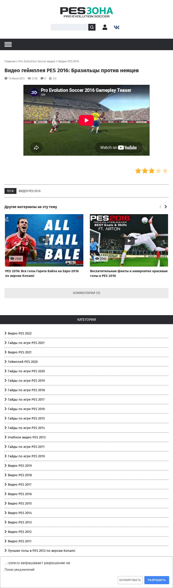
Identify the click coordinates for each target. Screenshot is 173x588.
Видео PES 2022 (20, 333)
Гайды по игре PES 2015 (26, 418)
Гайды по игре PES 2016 (26, 409)
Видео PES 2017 (20, 485)
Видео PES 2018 (20, 475)
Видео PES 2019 (20, 466)
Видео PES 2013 (20, 522)
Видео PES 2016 (30, 191)
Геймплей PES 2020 (23, 362)
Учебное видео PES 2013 (27, 437)
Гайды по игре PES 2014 (26, 428)
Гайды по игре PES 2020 (26, 371)
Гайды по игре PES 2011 (26, 447)
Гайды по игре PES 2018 (26, 390)
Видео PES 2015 (20, 503)
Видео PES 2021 (20, 352)
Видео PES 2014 (20, 513)
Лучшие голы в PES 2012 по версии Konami (41, 551)
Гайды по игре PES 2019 (26, 381)
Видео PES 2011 (20, 541)
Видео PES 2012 (20, 532)
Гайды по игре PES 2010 (26, 456)
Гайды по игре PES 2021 (26, 343)
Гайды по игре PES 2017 (26, 399)
